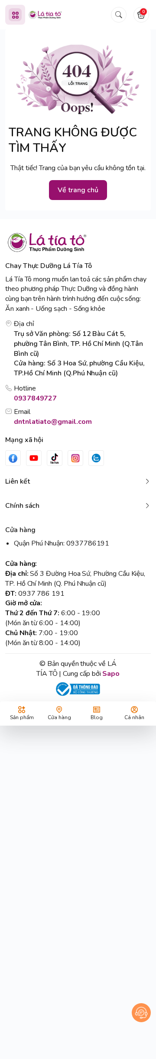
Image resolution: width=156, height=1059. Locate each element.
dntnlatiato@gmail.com (53, 421)
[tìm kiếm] (118, 14)
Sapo (111, 673)
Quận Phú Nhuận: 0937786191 (61, 543)
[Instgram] (75, 458)
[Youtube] (34, 458)
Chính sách (22, 505)
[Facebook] (13, 458)
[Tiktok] (54, 458)
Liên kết (17, 481)
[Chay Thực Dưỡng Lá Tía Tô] (45, 14)
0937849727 (35, 398)
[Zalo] (96, 458)
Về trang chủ (78, 190)
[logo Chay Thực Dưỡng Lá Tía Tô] (78, 242)
